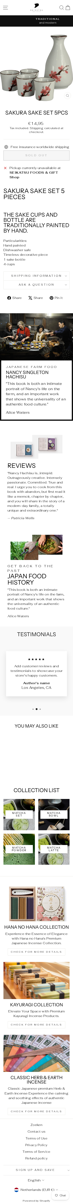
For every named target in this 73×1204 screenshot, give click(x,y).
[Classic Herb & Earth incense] (36, 1053)
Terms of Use (36, 1138)
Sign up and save (35, 1170)
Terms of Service (36, 1152)
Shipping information (36, 276)
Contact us (36, 1131)
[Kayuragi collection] (36, 980)
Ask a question (37, 284)
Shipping (36, 128)
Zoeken (36, 1125)
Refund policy (36, 1158)
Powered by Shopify (36, 1200)
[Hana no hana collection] (36, 902)
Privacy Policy (36, 1145)
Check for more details (36, 951)
